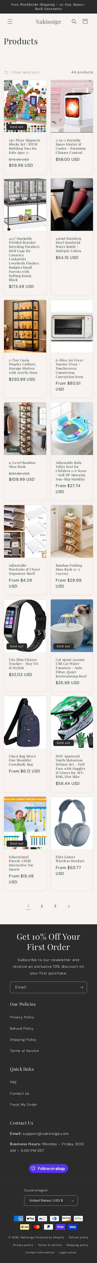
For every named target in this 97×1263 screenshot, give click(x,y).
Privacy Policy (22, 1017)
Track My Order (23, 1104)
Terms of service (50, 1245)
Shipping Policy (23, 1039)
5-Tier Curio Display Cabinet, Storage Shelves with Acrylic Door (23, 366)
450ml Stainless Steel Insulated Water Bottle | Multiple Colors (68, 245)
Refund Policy (22, 1028)
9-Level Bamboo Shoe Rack (22, 465)
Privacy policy (23, 1245)
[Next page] (68, 906)
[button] (9, 21)
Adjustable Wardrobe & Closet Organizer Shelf (24, 569)
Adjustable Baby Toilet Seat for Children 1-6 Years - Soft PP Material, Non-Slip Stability (71, 471)
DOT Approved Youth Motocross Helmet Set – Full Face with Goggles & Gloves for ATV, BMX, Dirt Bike (70, 766)
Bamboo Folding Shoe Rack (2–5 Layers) (69, 569)
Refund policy (79, 1237)
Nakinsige (28, 1237)
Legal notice (67, 1252)
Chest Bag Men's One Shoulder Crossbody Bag (22, 760)
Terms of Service (24, 1050)
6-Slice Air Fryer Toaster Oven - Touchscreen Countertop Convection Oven (69, 368)
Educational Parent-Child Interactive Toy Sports (21, 863)
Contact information (39, 1252)
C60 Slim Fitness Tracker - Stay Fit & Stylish (23, 663)
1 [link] (28, 906)
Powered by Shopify (50, 1237)
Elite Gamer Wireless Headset (70, 859)
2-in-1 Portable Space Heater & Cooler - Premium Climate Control (71, 146)
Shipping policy (77, 1245)
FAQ (13, 1082)
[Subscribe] (81, 987)
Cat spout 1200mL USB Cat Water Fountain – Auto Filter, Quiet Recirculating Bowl (71, 667)
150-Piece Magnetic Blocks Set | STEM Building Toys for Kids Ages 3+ (25, 146)
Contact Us (19, 1093)
